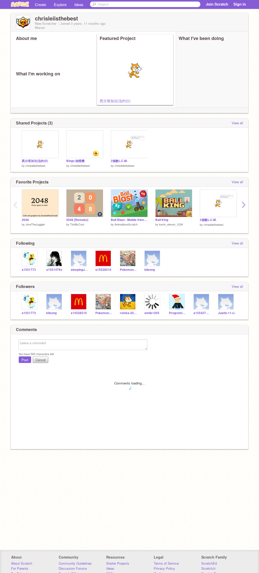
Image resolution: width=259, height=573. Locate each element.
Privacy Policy (164, 568)
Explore (60, 4)
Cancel (40, 359)
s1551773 (29, 270)
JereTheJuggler (35, 224)
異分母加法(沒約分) (115, 100)
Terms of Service (166, 563)
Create (40, 4)
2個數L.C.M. (119, 161)
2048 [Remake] (77, 220)
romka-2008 (128, 313)
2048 (25, 220)
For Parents (19, 568)
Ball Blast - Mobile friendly (129, 220)
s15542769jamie (201, 313)
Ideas (78, 4)
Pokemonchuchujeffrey (128, 270)
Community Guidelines (75, 563)
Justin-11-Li (226, 313)
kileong (149, 270)
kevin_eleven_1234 (171, 224)
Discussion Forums (73, 568)
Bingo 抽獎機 (75, 161)
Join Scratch (217, 4)
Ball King (161, 220)
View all (237, 122)
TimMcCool (77, 224)
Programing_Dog (177, 313)
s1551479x (54, 270)
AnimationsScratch (126, 224)
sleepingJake (79, 270)
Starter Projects (117, 563)
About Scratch (21, 563)
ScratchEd (209, 563)
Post (24, 359)
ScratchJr (208, 568)
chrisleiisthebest (35, 165)
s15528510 (103, 270)
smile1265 (151, 313)
